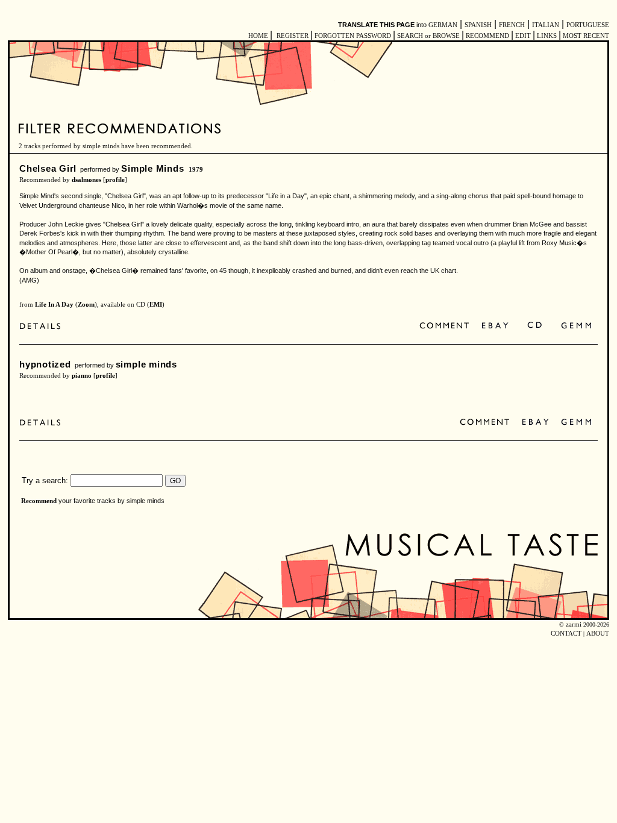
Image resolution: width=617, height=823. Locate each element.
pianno (82, 375)
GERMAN (442, 25)
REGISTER (292, 36)
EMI (155, 304)
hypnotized (45, 364)
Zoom (86, 304)
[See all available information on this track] (43, 326)
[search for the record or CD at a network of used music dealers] (577, 326)
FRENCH (512, 25)
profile (115, 180)
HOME (258, 36)
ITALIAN (545, 25)
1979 (196, 169)
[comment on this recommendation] (447, 326)
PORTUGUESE (587, 25)
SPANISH (478, 25)
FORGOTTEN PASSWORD (353, 36)
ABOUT (597, 633)
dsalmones (86, 180)
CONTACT (566, 633)
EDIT (523, 36)
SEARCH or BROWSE (428, 36)
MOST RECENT (585, 36)
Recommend (39, 501)
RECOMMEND (487, 36)
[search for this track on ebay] (495, 326)
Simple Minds (152, 168)
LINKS (547, 36)
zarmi (573, 624)
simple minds (146, 364)
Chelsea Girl (48, 168)
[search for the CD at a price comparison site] (535, 326)
